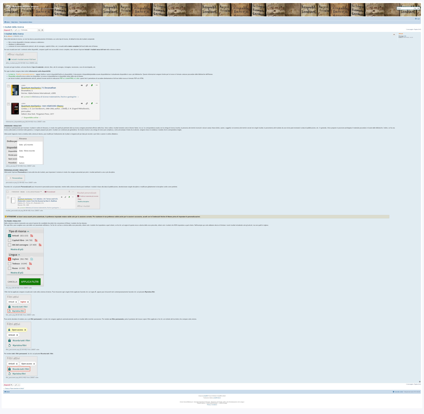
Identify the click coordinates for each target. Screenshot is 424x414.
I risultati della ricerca (13, 27)
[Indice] (8, 6)
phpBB (205, 395)
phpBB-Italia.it (217, 397)
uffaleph (401, 33)
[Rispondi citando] (394, 34)
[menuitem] (417, 18)
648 (405, 36)
